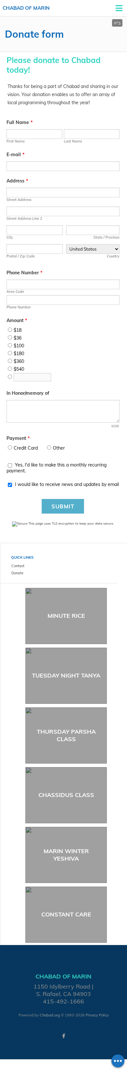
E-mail (15, 154)
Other (59, 448)
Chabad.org (50, 1015)
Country (113, 256)
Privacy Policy (97, 1015)
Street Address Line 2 (24, 218)
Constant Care (66, 914)
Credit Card (26, 448)
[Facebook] (63, 1036)
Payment (18, 438)
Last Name (73, 141)
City (10, 237)
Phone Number (24, 273)
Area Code (15, 291)
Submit (62, 506)
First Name (16, 141)
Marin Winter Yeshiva (66, 854)
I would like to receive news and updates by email (67, 484)
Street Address (19, 199)
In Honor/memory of (28, 393)
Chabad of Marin (26, 8)
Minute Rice (66, 615)
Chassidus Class (66, 795)
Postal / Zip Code (21, 256)
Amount (17, 320)
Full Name (20, 122)
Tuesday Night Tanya (66, 675)
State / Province (106, 237)
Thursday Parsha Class (66, 735)
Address (17, 181)
